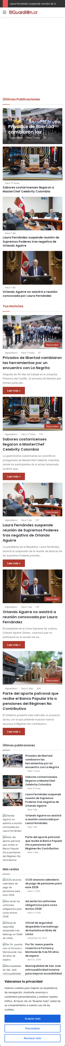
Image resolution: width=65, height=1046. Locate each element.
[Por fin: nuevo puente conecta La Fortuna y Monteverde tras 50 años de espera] (13, 952)
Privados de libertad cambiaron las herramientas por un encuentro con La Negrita (32, 362)
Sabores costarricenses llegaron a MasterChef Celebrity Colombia (28, 189)
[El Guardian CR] (23, 12)
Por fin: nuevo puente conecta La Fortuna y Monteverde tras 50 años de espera (42, 950)
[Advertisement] (32, 62)
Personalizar (32, 1028)
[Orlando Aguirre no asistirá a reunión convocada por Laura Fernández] (32, 268)
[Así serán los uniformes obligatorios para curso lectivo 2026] (13, 908)
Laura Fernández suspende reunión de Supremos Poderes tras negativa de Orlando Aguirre (31, 241)
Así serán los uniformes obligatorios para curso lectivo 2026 (41, 905)
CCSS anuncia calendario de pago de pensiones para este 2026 (43, 883)
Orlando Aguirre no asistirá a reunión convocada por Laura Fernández (30, 294)
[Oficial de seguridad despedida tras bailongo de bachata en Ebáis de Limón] (13, 930)
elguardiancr (16, 137)
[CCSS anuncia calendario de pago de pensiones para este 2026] (13, 887)
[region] (32, 1011)
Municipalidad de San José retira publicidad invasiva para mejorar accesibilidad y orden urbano (43, 971)
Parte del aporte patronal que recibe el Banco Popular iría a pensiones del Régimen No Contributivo (30, 701)
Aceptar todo (32, 1018)
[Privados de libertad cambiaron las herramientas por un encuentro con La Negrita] (32, 126)
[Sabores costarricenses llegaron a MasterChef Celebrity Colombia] (32, 163)
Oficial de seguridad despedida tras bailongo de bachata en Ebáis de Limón (41, 928)
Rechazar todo (32, 1038)
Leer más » (13, 390)
